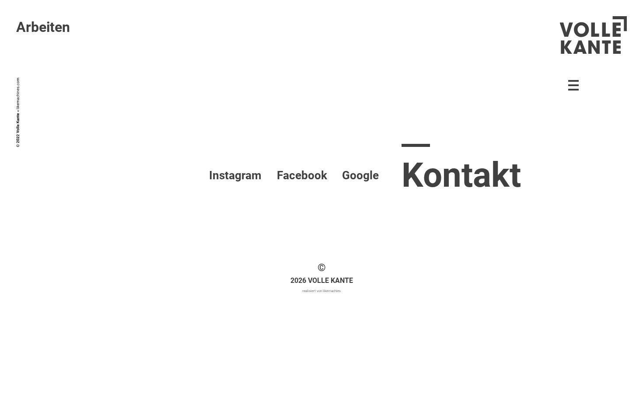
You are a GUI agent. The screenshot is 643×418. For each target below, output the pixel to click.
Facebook (302, 175)
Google (360, 175)
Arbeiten (43, 27)
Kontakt (461, 175)
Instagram (235, 175)
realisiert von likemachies (321, 291)
